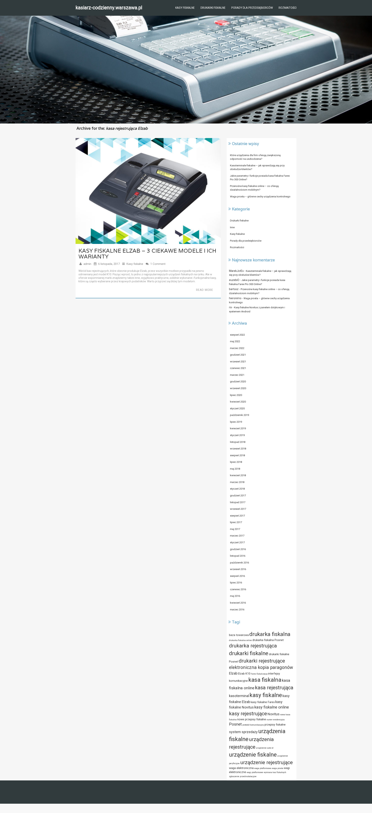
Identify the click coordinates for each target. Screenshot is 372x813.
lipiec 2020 (236, 395)
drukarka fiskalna (269, 634)
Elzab (233, 673)
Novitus (274, 714)
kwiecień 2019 (238, 428)
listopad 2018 (237, 442)
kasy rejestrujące (248, 713)
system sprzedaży (243, 732)
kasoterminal (239, 696)
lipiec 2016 (236, 582)
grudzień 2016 (238, 549)
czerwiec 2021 (238, 368)
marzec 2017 (237, 535)
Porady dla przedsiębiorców (252, 7)
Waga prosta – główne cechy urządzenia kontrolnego (260, 196)
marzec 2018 (237, 482)
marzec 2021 (237, 374)
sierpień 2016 (237, 576)
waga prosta (277, 768)
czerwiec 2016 (238, 589)
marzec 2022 (237, 348)
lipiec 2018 (236, 461)
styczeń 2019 (237, 435)
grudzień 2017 (238, 495)
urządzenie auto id (264, 748)
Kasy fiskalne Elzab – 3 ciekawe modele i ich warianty (147, 253)
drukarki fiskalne (248, 653)
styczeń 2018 (237, 488)
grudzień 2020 (238, 381)
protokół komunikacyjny (253, 725)
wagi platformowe (255, 772)
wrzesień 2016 (238, 569)
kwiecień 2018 (238, 475)
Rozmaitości (287, 7)
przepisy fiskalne (275, 724)
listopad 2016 (237, 555)
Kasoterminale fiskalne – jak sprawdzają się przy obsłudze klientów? (257, 167)
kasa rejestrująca (274, 687)
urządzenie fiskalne (253, 754)
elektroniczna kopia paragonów (261, 667)
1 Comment (157, 264)
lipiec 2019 (236, 421)
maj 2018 (235, 468)
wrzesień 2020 (238, 388)
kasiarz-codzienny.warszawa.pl (109, 7)
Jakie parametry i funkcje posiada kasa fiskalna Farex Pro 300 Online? (260, 177)
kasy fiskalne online (271, 707)
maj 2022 (235, 341)
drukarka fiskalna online (240, 640)
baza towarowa (239, 635)
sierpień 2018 (237, 455)
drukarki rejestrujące (262, 661)
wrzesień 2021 (238, 361)
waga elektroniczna (241, 768)
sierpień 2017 (237, 515)
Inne (232, 227)
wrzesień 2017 (238, 508)
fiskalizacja (262, 674)
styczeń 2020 (237, 408)
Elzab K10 (244, 673)
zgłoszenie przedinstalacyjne (243, 776)
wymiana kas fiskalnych (275, 772)
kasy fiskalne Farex (263, 702)
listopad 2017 (237, 502)
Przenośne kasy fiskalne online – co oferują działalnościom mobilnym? (254, 188)
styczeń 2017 (237, 542)
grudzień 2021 (238, 354)
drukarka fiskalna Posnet (268, 640)
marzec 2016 (237, 609)
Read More (204, 290)
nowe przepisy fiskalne (251, 719)
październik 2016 (239, 562)
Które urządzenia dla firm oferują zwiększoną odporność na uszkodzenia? (255, 157)
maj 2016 (235, 595)
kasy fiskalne (266, 695)
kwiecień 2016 (238, 602)
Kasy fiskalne (185, 7)
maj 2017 (235, 529)
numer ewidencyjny (276, 719)
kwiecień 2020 (238, 401)
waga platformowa (262, 768)
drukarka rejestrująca (253, 646)
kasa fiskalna (264, 679)
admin (87, 264)
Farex (253, 674)
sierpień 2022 (237, 334)
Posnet (235, 724)
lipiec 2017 (236, 522)
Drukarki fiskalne (213, 7)
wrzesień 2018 (238, 448)
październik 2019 (239, 415)
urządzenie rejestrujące (266, 762)
